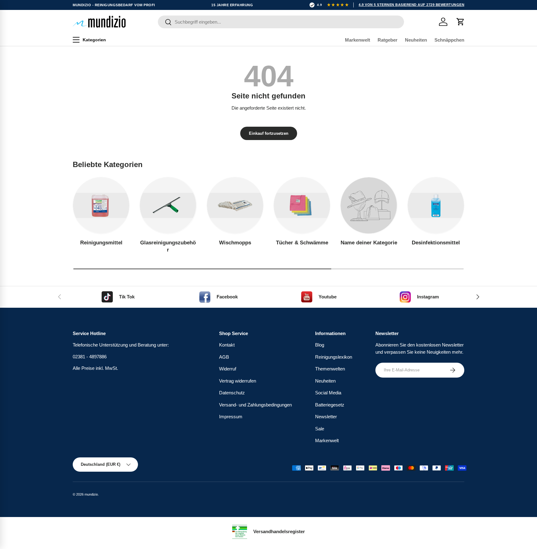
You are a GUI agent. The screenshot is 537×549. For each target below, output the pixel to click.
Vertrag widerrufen (237, 380)
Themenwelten (330, 368)
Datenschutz (232, 392)
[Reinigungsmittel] (101, 205)
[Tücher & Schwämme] (302, 205)
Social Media (328, 392)
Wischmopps (235, 243)
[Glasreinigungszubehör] (168, 205)
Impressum (230, 416)
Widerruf (227, 368)
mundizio (91, 494)
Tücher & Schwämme (302, 243)
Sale (319, 428)
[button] (460, 22)
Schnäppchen (449, 40)
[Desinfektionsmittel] (436, 205)
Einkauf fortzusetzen (268, 133)
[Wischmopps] (235, 205)
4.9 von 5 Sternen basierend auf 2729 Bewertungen (411, 5)
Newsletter (326, 416)
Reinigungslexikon (333, 357)
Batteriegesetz (329, 404)
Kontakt (227, 344)
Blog (319, 344)
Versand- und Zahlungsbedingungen (255, 404)
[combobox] (281, 22)
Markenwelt (357, 40)
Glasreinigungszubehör (168, 246)
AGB (224, 357)
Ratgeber (387, 40)
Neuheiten (416, 40)
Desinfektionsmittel (436, 243)
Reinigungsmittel (101, 243)
